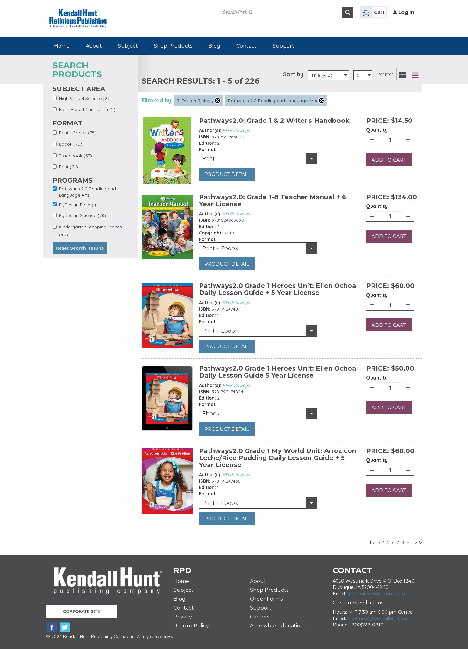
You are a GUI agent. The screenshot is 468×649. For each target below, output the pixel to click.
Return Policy (191, 626)
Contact (246, 46)
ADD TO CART (389, 160)
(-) (217, 100)
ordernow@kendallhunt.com (379, 618)
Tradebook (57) (75, 155)
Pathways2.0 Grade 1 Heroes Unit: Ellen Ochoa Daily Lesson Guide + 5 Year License (277, 289)
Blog (214, 46)
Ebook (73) (70, 144)
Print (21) (68, 167)
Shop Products (173, 46)
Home (62, 46)
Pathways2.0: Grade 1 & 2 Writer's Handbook (274, 120)
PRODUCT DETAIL (226, 174)
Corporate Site (81, 611)
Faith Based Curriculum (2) (87, 109)
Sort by (293, 74)
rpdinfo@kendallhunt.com (376, 594)
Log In (406, 12)
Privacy (183, 617)
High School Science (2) (84, 98)
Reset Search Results (80, 248)
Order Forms (266, 599)
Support (283, 46)
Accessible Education (277, 626)
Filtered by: (157, 100)
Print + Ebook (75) (77, 133)
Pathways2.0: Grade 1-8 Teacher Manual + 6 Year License (272, 200)
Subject (128, 46)
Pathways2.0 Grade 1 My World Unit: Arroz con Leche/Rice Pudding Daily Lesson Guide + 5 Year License (277, 458)
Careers (259, 617)
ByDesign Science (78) (82, 215)
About (94, 46)
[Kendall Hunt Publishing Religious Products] (78, 13)
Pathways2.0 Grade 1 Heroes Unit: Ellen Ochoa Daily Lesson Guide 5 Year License (277, 372)
